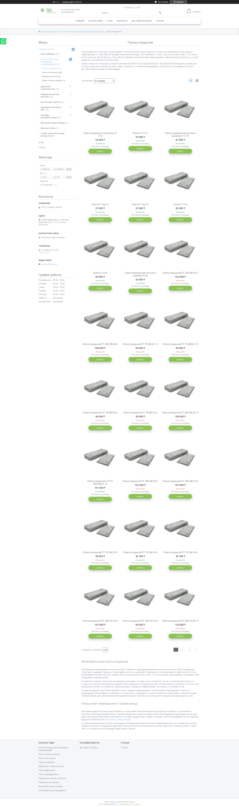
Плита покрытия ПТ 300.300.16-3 (180, 272)
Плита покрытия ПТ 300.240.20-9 (140, 481)
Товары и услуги (50, 31)
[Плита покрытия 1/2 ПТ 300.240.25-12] (100, 458)
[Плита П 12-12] (140, 110)
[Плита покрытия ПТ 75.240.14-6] (180, 529)
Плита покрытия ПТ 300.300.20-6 (100, 344)
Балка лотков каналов (49, 754)
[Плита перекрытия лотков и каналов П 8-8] (140, 250)
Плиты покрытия (49, 68)
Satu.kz (132, 802)
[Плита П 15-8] (100, 250)
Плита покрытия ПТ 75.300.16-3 (140, 412)
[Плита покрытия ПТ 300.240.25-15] (180, 389)
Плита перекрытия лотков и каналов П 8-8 (140, 274)
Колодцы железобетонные (49, 116)
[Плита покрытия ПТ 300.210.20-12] (180, 598)
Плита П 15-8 (100, 272)
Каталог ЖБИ (95, 21)
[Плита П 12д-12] (100, 181)
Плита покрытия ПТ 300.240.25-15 (180, 412)
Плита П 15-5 (180, 204)
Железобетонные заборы (53, 122)
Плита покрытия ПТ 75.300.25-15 (180, 344)
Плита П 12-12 (140, 133)
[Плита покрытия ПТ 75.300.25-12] (140, 321)
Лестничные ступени (50, 102)
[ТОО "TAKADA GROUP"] (49, 11)
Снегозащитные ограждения (52, 790)
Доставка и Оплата (142, 21)
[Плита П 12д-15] (140, 181)
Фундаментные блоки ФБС (51, 108)
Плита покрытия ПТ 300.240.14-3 (180, 481)
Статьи (160, 21)
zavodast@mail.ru (49, 264)
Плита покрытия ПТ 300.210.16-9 (100, 620)
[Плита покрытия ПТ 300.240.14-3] (180, 458)
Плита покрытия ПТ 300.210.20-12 (180, 620)
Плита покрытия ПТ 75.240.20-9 (100, 552)
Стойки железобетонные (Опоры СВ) (52, 134)
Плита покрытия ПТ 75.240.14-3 (140, 552)
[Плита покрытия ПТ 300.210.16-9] (100, 598)
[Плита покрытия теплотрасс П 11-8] (100, 110)
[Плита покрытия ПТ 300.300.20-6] (100, 321)
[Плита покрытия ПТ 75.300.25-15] (180, 321)
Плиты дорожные (47, 770)
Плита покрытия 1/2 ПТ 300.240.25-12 (100, 482)
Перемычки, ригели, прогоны (50, 95)
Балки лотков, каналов (52, 80)
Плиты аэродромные (48, 774)
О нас (110, 21)
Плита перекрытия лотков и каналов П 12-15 (180, 134)
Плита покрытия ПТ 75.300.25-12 (140, 344)
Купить (100, 151)
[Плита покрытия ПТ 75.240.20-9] (100, 529)
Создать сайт (67, 2)
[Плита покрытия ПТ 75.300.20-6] (100, 389)
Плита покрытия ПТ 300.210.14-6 (140, 620)
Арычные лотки (48, 128)
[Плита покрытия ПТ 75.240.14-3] (140, 529)
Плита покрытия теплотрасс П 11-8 (100, 134)
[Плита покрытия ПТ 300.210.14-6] (140, 598)
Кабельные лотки (50, 76)
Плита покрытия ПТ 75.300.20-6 (100, 412)
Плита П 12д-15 (140, 204)
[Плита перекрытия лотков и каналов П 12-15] (180, 110)
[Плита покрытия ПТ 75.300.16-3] (140, 389)
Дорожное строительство (48, 87)
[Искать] (160, 12)
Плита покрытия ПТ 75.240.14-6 (180, 552)
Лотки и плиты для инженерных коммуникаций (82, 31)
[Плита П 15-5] (180, 181)
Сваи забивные (48, 54)
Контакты (122, 21)
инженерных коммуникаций (117, 719)
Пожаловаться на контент (129, 804)
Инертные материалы (49, 782)
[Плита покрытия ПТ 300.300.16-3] (180, 250)
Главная (80, 21)
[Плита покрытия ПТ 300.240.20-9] (140, 458)
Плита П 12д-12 (100, 204)
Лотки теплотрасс (50, 72)
